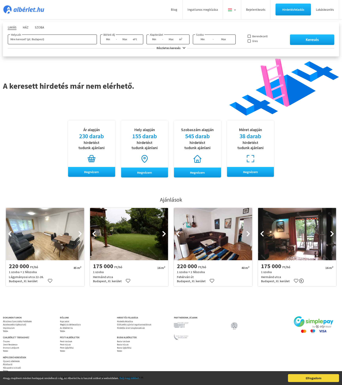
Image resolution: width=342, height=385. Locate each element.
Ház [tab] (25, 27)
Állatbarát (7, 364)
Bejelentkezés (255, 9)
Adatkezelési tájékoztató (14, 324)
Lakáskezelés (325, 9)
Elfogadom (313, 378)
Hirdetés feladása (125, 321)
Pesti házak (65, 344)
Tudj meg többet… (130, 378)
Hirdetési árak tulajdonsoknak (131, 328)
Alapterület (156, 34)
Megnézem (91, 172)
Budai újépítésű (124, 347)
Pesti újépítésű (67, 347)
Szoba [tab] (39, 27)
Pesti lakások (66, 341)
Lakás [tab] (12, 27)
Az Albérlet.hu (66, 328)
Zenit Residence (10, 344)
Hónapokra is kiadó (12, 367)
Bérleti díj (109, 34)
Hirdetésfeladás (293, 9)
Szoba (200, 34)
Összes (6, 341)
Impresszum (9, 328)
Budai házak (123, 344)
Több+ (5, 331)
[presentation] (10, 234)
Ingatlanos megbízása (202, 9)
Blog (174, 9)
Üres (255, 41)
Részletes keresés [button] (169, 48)
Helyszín (16, 34)
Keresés (312, 39)
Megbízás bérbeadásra (70, 324)
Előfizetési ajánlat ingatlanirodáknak (134, 324)
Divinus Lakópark (11, 347)
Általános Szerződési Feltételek (17, 321)
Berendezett (260, 36)
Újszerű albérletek (11, 361)
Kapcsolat (64, 321)
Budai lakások (123, 341)
